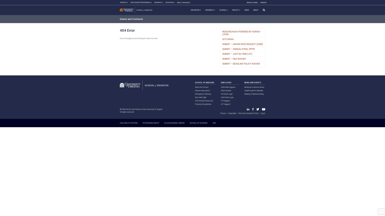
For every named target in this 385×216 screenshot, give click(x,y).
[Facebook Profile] (253, 110)
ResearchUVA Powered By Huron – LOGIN (242, 33)
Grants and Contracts (131, 19)
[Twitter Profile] (257, 110)
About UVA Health (183, 2)
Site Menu (228, 39)
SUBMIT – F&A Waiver (234, 59)
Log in (262, 113)
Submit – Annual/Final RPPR (238, 49)
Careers (263, 2)
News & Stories (252, 2)
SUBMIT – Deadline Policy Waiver (241, 63)
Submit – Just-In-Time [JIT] (237, 54)
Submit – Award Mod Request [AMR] (242, 44)
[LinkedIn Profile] (248, 110)
